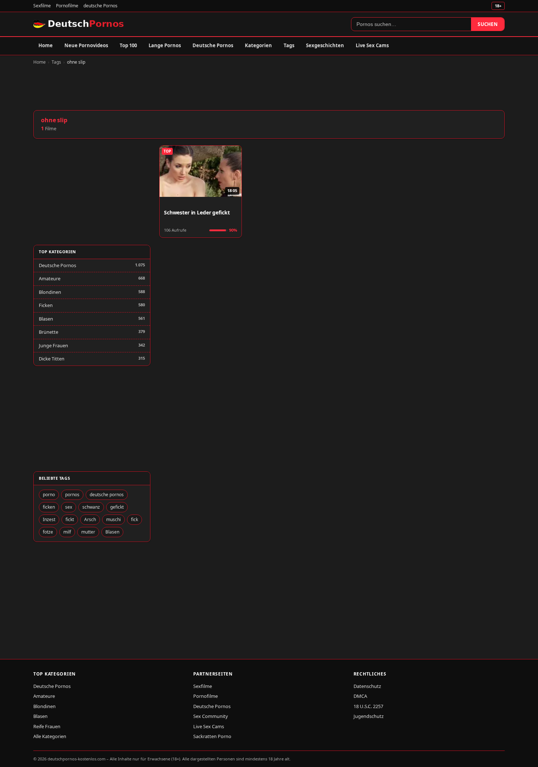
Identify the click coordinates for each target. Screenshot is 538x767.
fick (134, 519)
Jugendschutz (369, 716)
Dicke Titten (51, 358)
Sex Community (210, 716)
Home (45, 45)
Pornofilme (67, 6)
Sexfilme (42, 6)
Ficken (46, 305)
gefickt (117, 507)
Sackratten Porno (212, 736)
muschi (113, 519)
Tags (289, 45)
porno (49, 494)
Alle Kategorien (49, 736)
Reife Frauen (46, 726)
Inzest (49, 519)
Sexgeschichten (325, 45)
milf (67, 532)
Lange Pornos (165, 45)
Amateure (49, 278)
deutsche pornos (107, 494)
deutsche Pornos (100, 6)
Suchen (488, 24)
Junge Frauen (53, 345)
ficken (49, 507)
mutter (88, 532)
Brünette (48, 332)
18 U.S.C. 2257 (368, 706)
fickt (70, 519)
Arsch (90, 519)
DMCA (360, 696)
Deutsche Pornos (213, 45)
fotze (48, 532)
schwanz (91, 507)
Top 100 (128, 45)
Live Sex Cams (372, 45)
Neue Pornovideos (86, 45)
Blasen (46, 318)
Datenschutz (367, 686)
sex (68, 507)
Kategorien (258, 45)
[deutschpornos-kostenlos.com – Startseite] (79, 24)
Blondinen (50, 292)
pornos (72, 494)
